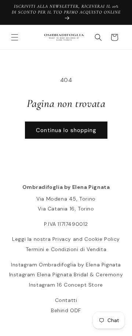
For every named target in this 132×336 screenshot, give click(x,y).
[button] (15, 37)
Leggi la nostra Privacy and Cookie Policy (66, 239)
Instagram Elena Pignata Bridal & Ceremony (66, 274)
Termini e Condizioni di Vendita (66, 249)
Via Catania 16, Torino (66, 208)
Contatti (66, 300)
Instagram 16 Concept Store (66, 284)
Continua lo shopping (66, 130)
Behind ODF (66, 310)
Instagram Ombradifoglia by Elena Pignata (66, 264)
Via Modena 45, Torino (66, 198)
